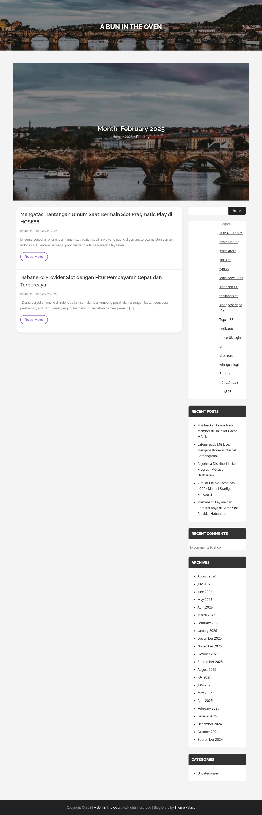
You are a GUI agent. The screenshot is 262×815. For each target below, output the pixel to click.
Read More (34, 258)
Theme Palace (185, 807)
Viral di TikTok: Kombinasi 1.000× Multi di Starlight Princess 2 (216, 488)
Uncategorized (208, 773)
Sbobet (224, 374)
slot (222, 347)
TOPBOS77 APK (231, 233)
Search (237, 210)
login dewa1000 (231, 278)
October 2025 (208, 654)
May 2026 (205, 599)
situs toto (226, 356)
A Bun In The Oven (131, 26)
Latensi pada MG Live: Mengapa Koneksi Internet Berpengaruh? (217, 450)
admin (28, 230)
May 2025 (205, 693)
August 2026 (207, 576)
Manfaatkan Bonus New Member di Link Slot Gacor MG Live (217, 431)
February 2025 (208, 708)
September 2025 (210, 662)
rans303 (225, 392)
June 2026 (205, 592)
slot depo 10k (228, 287)
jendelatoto (227, 251)
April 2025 (205, 701)
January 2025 (207, 716)
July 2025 (204, 677)
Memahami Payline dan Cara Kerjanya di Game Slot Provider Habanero (218, 508)
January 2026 (207, 631)
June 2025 (205, 685)
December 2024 (210, 724)
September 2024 (210, 739)
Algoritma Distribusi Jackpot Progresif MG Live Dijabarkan (218, 469)
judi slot (225, 260)
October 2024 (208, 732)
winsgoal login (230, 365)
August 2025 (207, 669)
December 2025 (210, 638)
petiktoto (226, 329)
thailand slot (228, 296)
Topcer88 (226, 320)
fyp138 (224, 269)
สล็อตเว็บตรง (228, 383)
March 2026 (206, 615)
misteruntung (229, 242)
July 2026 (204, 584)
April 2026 (205, 607)
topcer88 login (230, 338)
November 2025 (210, 646)
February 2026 (208, 623)
